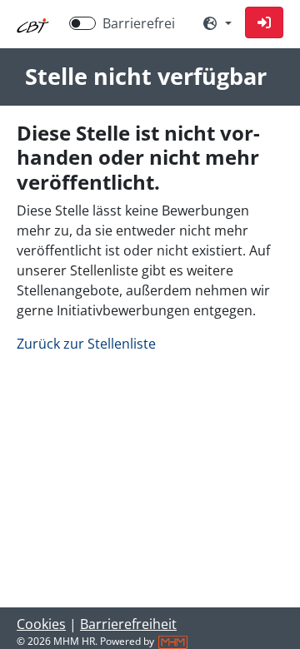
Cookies (41, 624)
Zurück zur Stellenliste (86, 343)
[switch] (82, 23)
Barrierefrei (138, 23)
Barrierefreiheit (128, 624)
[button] (264, 22)
